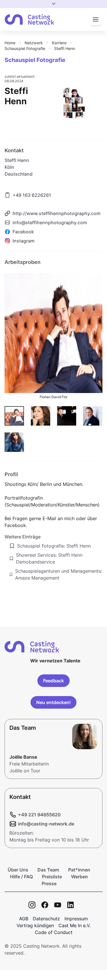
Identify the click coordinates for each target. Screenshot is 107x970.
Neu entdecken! (53, 702)
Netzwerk (34, 42)
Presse (49, 883)
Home (10, 42)
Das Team (48, 870)
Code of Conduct (53, 932)
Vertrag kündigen (35, 925)
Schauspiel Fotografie (25, 48)
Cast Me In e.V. (74, 925)
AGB (23, 918)
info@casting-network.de (46, 824)
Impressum (76, 918)
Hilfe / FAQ (21, 876)
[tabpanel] (53, 419)
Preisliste (52, 876)
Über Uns (18, 870)
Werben (79, 876)
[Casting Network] (29, 19)
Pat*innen (79, 870)
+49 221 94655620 (39, 814)
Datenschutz (46, 918)
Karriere (59, 42)
